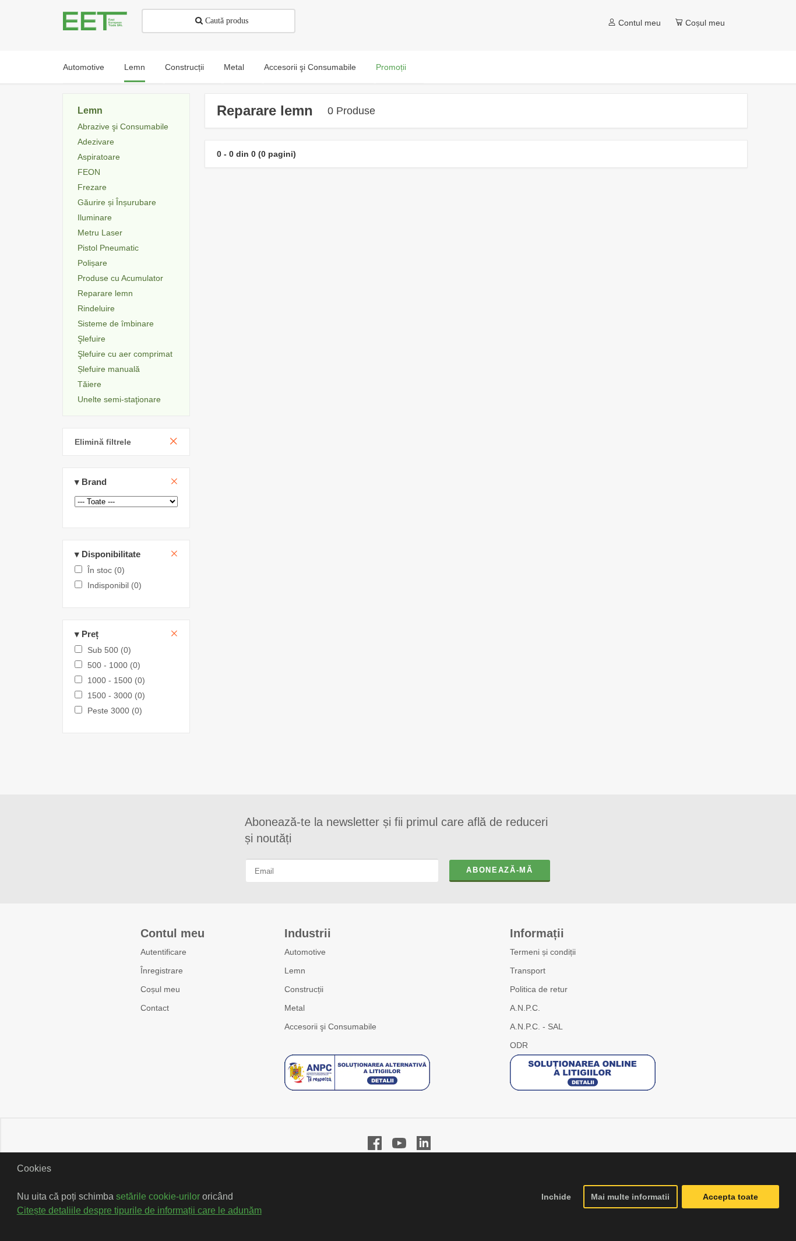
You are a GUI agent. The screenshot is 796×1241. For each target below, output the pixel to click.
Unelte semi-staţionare (119, 399)
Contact (154, 1008)
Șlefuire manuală (109, 369)
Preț (86, 634)
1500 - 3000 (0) (115, 695)
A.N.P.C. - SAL (536, 1026)
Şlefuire (91, 338)
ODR (519, 1045)
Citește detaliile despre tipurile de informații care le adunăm (139, 1210)
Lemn (90, 110)
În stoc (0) (105, 570)
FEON (89, 172)
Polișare (92, 263)
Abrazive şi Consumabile (123, 126)
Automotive (305, 952)
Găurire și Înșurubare (117, 202)
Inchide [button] (556, 1196)
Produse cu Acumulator (120, 278)
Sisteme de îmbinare (116, 323)
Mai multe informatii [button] (630, 1196)
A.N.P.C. (525, 1008)
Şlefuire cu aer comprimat (125, 353)
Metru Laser (100, 232)
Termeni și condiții (543, 952)
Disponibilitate (107, 554)
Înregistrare (161, 970)
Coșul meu (160, 989)
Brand (91, 482)
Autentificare (163, 952)
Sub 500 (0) (108, 650)
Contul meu (639, 22)
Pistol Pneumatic (108, 247)
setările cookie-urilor (158, 1196)
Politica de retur (539, 989)
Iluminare (95, 217)
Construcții (303, 989)
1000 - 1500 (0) (115, 680)
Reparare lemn (105, 293)
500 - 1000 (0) (112, 665)
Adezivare (96, 141)
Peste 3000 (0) (113, 710)
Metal (294, 1008)
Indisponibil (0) (113, 585)
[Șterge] (174, 482)
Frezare (92, 187)
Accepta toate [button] (730, 1196)
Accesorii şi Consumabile (330, 1026)
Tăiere (89, 384)
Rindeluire (96, 308)
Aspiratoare (99, 156)
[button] (18, 1226)
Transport (527, 970)
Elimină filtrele (103, 442)
